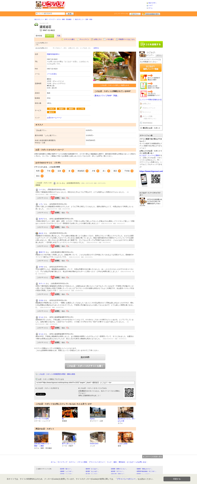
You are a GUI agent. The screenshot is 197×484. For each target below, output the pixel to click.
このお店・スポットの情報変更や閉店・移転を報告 (56, 374)
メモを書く (110, 39)
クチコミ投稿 (82, 462)
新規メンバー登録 (151, 13)
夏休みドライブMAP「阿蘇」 (106, 95)
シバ (40, 189)
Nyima (92, 419)
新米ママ (42, 252)
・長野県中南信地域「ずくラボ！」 (146, 471)
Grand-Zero (94, 444)
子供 (50, 171)
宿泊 (39, 176)
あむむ (41, 233)
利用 (39, 171)
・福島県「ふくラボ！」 (66, 471)
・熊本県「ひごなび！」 (91, 469)
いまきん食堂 (122, 444)
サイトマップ (62, 462)
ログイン (135, 13)
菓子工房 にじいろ (68, 444)
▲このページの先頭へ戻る (152, 456)
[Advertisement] (105, 5)
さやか (41, 267)
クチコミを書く (69, 39)
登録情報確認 (147, 123)
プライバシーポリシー (97, 462)
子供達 (128, 171)
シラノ (41, 204)
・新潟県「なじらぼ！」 (91, 471)
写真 (58, 36)
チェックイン (84, 39)
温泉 (61, 171)
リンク (109, 462)
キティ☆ (42, 283)
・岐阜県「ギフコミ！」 (117, 471)
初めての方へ (152, 3)
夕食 (95, 171)
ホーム (150, 8)
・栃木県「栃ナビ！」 (65, 469)
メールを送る (52, 74)
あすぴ (41, 219)
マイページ (147, 112)
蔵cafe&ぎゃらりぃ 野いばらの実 (126, 420)
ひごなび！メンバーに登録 (149, 155)
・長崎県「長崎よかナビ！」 (144, 469)
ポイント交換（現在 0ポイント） (150, 117)
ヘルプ (150, 5)
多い (106, 171)
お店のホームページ (54, 118)
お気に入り (98, 39)
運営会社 (122, 462)
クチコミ (49, 36)
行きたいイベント (149, 108)
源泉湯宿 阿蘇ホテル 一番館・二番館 (42, 445)
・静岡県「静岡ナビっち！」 (118, 469)
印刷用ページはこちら (127, 39)
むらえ (41, 317)
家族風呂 (83, 171)
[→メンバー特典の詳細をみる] (151, 100)
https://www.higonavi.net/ (151, 171)
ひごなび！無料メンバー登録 (150, 67)
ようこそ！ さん (121, 13)
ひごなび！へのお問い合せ (136, 462)
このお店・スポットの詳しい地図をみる (114, 85)
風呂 (117, 171)
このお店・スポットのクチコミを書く (85, 366)
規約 (115, 462)
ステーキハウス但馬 (41, 419)
